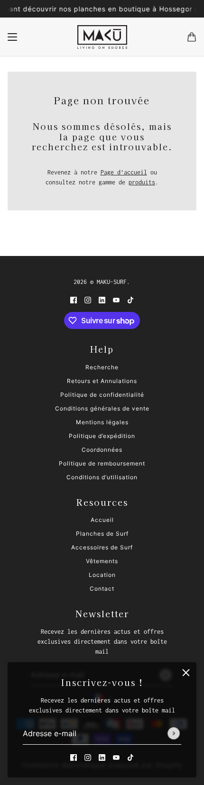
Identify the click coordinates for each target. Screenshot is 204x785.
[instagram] (88, 757)
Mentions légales (102, 422)
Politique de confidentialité (102, 394)
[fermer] (186, 672)
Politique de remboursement (102, 463)
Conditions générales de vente (102, 408)
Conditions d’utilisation (102, 477)
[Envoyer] (173, 734)
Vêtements (102, 561)
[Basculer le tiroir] (12, 37)
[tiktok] (130, 757)
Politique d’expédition (102, 435)
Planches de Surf (102, 533)
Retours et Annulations (102, 380)
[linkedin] (102, 757)
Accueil (102, 519)
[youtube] (116, 757)
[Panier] (191, 37)
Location (102, 574)
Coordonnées (102, 449)
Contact (102, 588)
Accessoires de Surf (102, 547)
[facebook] (73, 757)
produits (142, 182)
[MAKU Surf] (102, 37)
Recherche (102, 367)
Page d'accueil (124, 172)
